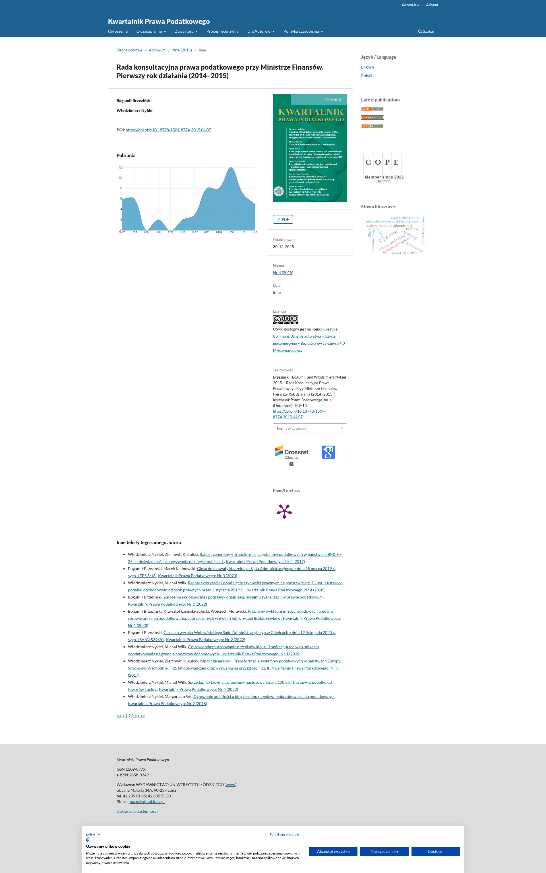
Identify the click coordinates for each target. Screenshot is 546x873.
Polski (366, 75)
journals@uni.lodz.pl (147, 801)
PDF (285, 219)
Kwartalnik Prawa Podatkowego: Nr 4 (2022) (198, 689)
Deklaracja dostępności (137, 811)
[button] (93, 834)
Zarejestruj (410, 4)
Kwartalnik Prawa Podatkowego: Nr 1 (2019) (261, 653)
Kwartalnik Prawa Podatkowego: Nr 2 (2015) (167, 703)
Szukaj (428, 31)
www (230, 784)
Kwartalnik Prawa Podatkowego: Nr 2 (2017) (265, 561)
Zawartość (185, 31)
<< (119, 715)
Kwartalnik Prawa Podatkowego (159, 21)
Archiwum (157, 50)
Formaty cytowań (291, 428)
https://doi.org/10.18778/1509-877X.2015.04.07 (168, 129)
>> (143, 715)
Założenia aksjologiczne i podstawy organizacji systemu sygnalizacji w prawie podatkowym (244, 597)
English (367, 67)
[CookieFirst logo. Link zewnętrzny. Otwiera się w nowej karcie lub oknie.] (88, 840)
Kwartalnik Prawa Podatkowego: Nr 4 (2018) (284, 589)
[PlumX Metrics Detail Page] (284, 511)
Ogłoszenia (118, 31)
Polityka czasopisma (302, 31)
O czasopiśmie (149, 31)
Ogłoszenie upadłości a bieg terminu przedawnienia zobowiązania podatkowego (263, 696)
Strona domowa (129, 50)
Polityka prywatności (285, 834)
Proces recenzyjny (222, 31)
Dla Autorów (259, 31)
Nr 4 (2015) (182, 50)
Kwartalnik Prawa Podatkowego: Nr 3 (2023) (197, 575)
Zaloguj (432, 4)
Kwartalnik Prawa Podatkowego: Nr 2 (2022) (167, 604)
